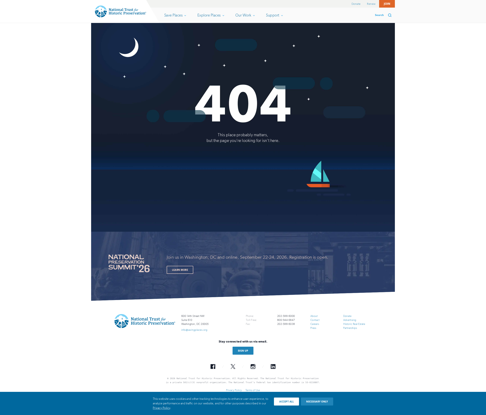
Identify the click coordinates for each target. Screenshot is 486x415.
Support (272, 18)
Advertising (349, 320)
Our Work (243, 18)
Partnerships (350, 328)
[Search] (391, 15)
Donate (356, 4)
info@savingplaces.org (194, 330)
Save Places (173, 18)
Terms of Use (252, 390)
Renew (371, 4)
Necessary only (317, 401)
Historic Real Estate (354, 324)
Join (387, 3)
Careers (314, 324)
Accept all (286, 401)
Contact (315, 320)
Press (313, 328)
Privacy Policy (234, 390)
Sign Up (243, 350)
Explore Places (209, 18)
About (314, 316)
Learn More (180, 270)
